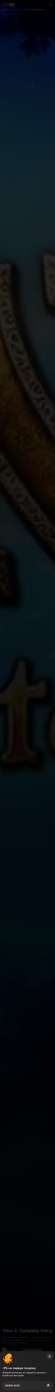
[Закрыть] (50, 1356)
